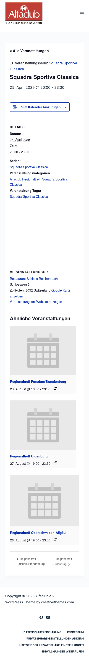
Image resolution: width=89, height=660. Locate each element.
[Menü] (82, 14)
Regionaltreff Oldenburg (29, 456)
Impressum (75, 632)
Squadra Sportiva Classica (29, 167)
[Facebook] (41, 617)
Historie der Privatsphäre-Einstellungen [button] (51, 645)
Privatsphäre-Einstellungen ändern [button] (55, 638)
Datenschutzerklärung (42, 632)
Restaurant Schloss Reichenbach (34, 278)
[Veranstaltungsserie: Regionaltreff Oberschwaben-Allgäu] (55, 539)
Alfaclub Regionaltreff (25, 179)
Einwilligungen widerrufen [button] (63, 651)
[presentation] (43, 350)
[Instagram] (48, 617)
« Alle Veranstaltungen (29, 50)
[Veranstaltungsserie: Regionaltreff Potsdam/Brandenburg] (55, 388)
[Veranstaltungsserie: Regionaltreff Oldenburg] (55, 462)
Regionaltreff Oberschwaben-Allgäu (38, 532)
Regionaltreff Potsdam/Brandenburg (38, 381)
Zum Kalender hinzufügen (40, 107)
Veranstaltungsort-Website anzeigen (36, 301)
